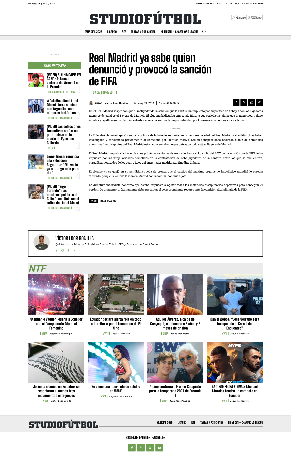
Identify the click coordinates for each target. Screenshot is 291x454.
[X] (243, 102)
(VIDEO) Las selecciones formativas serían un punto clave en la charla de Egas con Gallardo (64, 134)
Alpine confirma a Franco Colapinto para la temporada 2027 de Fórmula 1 (175, 391)
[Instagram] (62, 249)
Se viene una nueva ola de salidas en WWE (115, 388)
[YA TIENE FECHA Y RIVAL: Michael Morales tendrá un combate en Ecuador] (235, 364)
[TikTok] (68, 249)
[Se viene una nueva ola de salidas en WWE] (116, 364)
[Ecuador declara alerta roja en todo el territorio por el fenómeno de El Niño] (116, 296)
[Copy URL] (259, 102)
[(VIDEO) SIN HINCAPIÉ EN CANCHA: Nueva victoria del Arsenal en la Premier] (36, 80)
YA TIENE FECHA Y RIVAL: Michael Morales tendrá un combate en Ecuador (235, 391)
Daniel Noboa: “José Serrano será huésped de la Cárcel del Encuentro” (234, 323)
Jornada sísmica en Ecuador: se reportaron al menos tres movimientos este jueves (56, 391)
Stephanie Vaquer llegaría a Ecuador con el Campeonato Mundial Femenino (56, 323)
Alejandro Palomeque (61, 333)
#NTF (44, 333)
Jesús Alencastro (120, 333)
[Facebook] (236, 102)
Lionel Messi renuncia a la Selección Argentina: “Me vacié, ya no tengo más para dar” (63, 164)
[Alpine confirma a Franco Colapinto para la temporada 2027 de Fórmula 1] (175, 364)
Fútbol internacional (59, 118)
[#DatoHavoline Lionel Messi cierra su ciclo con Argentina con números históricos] (36, 106)
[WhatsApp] (251, 102)
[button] (204, 31)
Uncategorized (103, 92)
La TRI (51, 148)
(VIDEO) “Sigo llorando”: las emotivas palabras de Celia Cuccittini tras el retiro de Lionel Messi (63, 194)
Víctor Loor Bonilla (116, 103)
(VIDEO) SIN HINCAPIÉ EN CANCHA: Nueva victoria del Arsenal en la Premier (64, 80)
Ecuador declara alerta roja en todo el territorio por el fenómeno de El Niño (115, 323)
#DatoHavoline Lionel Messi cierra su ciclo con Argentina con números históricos (62, 106)
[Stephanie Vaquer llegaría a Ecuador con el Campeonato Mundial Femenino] (56, 296)
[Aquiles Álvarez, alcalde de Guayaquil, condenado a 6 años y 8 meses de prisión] (175, 296)
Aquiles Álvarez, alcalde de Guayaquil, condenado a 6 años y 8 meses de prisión (175, 323)
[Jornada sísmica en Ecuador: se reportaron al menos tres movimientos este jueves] (56, 364)
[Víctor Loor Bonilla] (92, 103)
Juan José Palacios (180, 401)
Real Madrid (108, 201)
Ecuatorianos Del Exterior (61, 92)
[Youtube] (159, 447)
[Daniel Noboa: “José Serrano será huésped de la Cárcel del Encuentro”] (235, 296)
